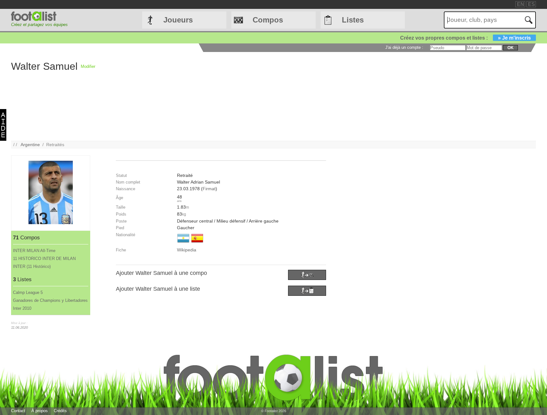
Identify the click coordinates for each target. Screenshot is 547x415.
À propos (39, 410)
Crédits (60, 410)
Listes (353, 20)
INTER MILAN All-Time (34, 250)
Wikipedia (186, 249)
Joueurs (178, 20)
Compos (268, 20)
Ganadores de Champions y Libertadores (50, 300)
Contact (18, 410)
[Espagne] (197, 243)
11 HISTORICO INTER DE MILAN (44, 258)
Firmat (209, 188)
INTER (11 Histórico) (32, 266)
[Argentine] (183, 243)
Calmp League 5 (28, 292)
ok (510, 47)
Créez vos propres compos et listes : (465, 38)
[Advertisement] (285, 96)
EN (520, 4)
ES (531, 4)
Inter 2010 (22, 308)
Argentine (30, 144)
